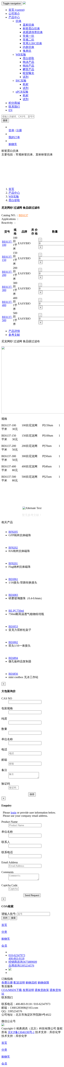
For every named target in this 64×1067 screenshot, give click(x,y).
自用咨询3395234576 (21, 965)
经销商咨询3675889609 (23, 961)
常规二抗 (28, 39)
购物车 (13, 144)
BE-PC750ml (16, 610)
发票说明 (28, 989)
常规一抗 (28, 35)
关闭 (5, 918)
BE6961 (13, 579)
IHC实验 (21, 80)
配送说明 (19, 982)
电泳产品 (28, 61)
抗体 (18, 21)
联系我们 (14, 106)
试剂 (25, 76)
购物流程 (31, 982)
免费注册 (7, 982)
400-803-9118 (16, 958)
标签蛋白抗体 (31, 28)
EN (10, 110)
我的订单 (14, 137)
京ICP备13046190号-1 (21, 1032)
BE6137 (23, 215)
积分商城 (14, 102)
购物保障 (43, 982)
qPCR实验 (22, 91)
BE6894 (13, 658)
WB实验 (21, 54)
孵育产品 (28, 69)
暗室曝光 (28, 73)
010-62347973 (17, 955)
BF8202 (13, 547)
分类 (4, 931)
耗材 (25, 84)
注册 (19, 130)
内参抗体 (28, 47)
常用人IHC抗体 (32, 43)
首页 (17, 9)
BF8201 (13, 563)
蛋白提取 (28, 58)
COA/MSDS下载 (11, 989)
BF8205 (13, 531)
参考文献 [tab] (14, 334)
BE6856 (13, 673)
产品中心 (14, 17)
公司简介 (14, 13)
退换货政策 (42, 989)
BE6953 (13, 626)
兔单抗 (27, 50)
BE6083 (13, 594)
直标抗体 (28, 24)
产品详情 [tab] (14, 331)
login (13, 812)
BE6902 (13, 642)
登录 (11, 130)
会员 (4, 945)
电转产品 (28, 65)
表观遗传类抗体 (33, 32)
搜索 (5, 120)
